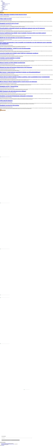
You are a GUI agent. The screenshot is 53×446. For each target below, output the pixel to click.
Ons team (3, 2)
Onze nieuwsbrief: (4, 436)
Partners (3, 4)
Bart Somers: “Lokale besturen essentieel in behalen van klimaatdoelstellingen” (20, 72)
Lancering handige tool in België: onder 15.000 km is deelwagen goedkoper (19, 53)
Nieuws (2, 5)
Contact (2, 7)
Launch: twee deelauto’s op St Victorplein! (5, 443)
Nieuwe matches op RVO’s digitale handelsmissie (12, 62)
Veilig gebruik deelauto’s (6, 100)
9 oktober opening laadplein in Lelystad (10, 58)
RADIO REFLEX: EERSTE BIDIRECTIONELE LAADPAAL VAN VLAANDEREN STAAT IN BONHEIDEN (25, 77)
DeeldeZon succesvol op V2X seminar (9, 105)
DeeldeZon (3, 445)
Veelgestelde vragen (5, 9)
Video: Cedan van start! (6, 18)
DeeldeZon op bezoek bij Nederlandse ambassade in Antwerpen (16, 96)
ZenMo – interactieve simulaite (6, 3)
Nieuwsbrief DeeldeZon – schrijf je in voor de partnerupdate (15, 48)
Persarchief (15, 78)
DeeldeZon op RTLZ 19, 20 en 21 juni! (9, 23)
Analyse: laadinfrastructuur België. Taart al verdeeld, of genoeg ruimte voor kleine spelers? (23, 33)
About (2, 1)
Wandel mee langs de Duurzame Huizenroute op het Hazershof (16, 67)
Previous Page (1, 110)
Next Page (4, 110)
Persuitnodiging (3, 444)
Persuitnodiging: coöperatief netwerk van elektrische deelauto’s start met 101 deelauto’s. (22, 28)
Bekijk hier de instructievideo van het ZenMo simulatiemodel (15, 37)
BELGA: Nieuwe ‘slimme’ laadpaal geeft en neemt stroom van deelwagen (18, 81)
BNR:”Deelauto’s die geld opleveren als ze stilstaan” (13, 91)
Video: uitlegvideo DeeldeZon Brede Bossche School (13, 14)
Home (2, 0)
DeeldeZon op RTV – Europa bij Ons (9, 86)
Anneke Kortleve (8, 20)
